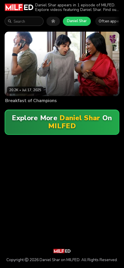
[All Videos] (53, 21)
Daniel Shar (77, 21)
